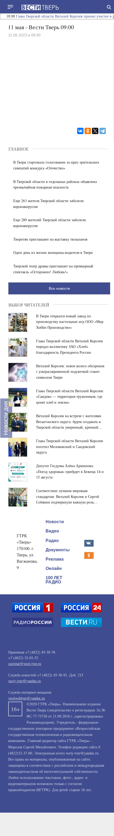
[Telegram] (102, 131)
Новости (55, 521)
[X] (95, 131)
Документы (58, 550)
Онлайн (54, 568)
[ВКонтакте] (80, 131)
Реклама (55, 559)
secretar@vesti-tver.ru (24, 663)
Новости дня (5, 418)
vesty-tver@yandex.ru (24, 680)
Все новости (59, 288)
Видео (52, 531)
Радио (52, 540)
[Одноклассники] (88, 131)
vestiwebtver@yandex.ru (26, 698)
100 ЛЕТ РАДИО (54, 579)
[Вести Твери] (40, 7)
